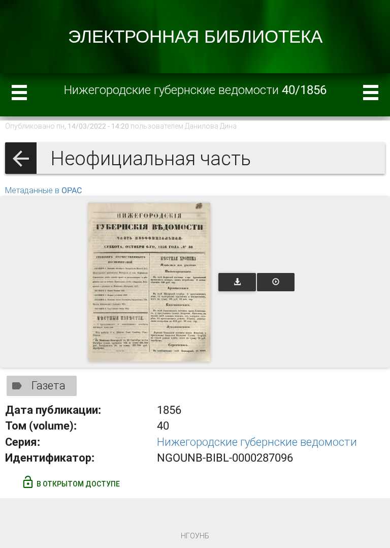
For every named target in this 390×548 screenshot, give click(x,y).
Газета (48, 385)
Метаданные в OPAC (43, 190)
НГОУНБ (195, 536)
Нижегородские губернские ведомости (257, 442)
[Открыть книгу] (149, 282)
